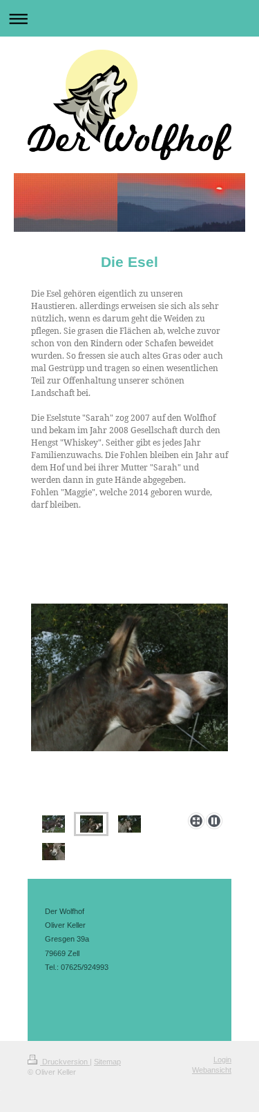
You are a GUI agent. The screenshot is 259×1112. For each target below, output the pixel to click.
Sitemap (107, 1062)
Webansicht (211, 1070)
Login (222, 1059)
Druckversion (65, 1062)
